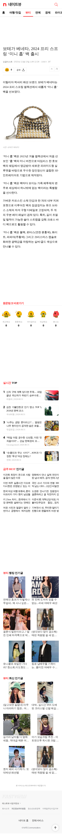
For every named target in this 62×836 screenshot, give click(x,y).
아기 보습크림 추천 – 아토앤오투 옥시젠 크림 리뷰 (45, 739)
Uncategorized (13, 445)
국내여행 (10, 414)
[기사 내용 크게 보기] (56, 70)
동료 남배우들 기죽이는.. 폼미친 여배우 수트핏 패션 (44, 665)
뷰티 (28, 12)
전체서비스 (38, 820)
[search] (56, 4)
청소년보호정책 (34, 809)
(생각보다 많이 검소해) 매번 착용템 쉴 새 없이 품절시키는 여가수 (44, 633)
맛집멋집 (11, 429)
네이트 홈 (23, 820)
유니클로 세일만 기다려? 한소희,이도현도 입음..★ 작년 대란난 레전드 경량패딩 (16, 665)
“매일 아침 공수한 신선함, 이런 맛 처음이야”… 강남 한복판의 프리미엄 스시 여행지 (24, 441)
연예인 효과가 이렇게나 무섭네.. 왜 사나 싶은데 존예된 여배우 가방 (16, 601)
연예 (38, 12)
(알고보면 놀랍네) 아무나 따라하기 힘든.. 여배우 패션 (16, 707)
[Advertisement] (31, 28)
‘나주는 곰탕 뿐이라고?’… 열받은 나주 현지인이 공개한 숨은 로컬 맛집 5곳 (24, 426)
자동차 (9, 399)
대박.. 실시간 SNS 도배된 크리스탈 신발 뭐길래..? (44, 707)
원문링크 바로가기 (13, 303)
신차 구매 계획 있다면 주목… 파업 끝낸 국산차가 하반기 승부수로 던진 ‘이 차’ (24, 395)
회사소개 (5, 809)
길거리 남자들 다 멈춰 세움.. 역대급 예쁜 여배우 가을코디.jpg (16, 739)
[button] (55, 828)
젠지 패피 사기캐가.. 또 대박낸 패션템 (16, 771)
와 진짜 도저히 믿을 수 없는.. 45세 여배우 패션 (44, 601)
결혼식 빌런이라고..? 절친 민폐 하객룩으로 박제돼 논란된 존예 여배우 (16, 633)
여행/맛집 (15, 12)
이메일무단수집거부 (50, 809)
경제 (48, 12)
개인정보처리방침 (18, 809)
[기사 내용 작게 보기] (52, 70)
